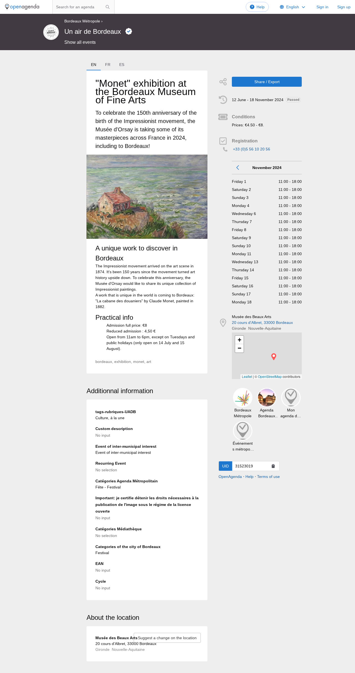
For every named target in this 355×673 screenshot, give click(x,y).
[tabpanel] (147, 221)
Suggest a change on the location (167, 638)
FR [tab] (107, 64)
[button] (273, 356)
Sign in (322, 7)
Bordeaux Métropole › (83, 21)
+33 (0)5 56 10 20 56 (251, 149)
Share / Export (267, 82)
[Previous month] (238, 168)
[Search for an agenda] (108, 7)
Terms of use (268, 476)
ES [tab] (121, 64)
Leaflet (247, 376)
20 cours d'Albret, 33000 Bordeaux (262, 322)
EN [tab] (93, 64)
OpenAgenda (230, 476)
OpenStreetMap (270, 376)
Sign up (344, 7)
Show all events (80, 42)
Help (261, 7)
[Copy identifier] (273, 466)
